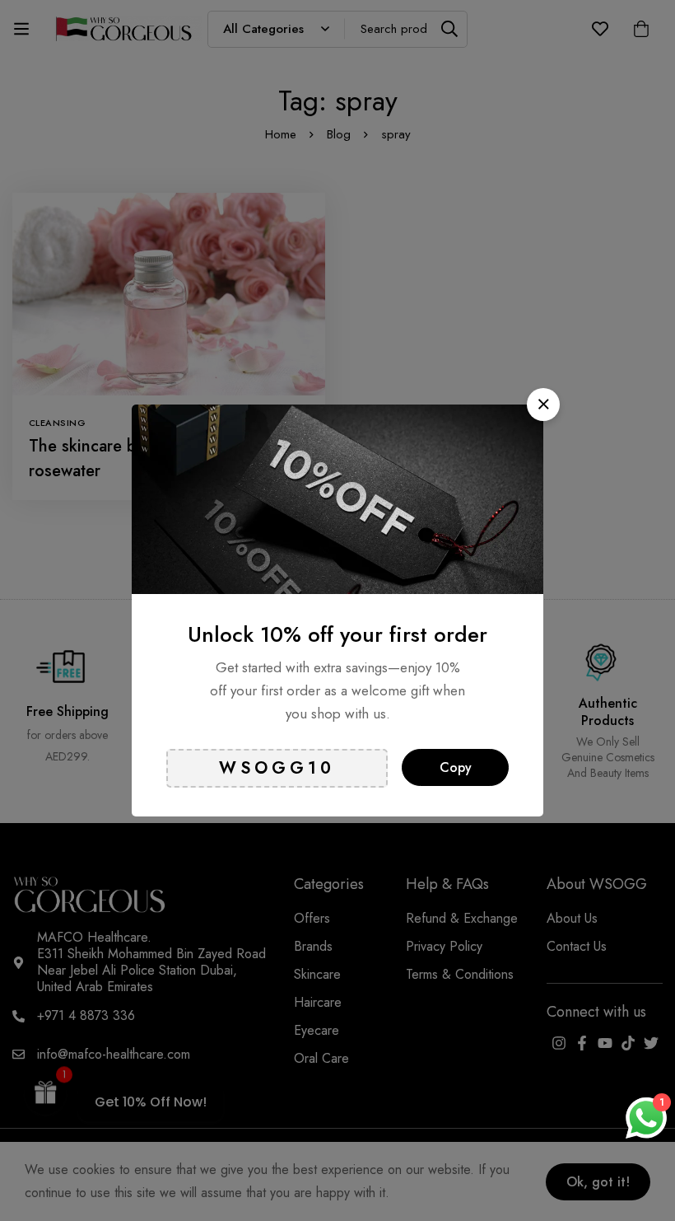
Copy (456, 767)
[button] (543, 404)
